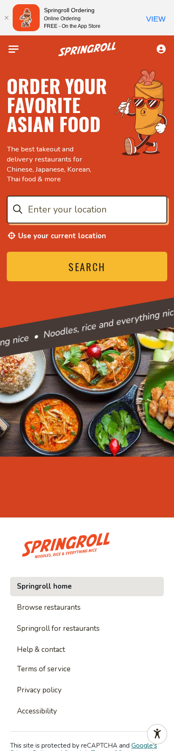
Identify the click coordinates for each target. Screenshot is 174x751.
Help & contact (41, 649)
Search (86, 266)
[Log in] (161, 49)
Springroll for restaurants (58, 628)
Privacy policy (39, 690)
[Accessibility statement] (157, 734)
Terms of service (44, 669)
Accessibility (37, 711)
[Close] (6, 17)
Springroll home (44, 586)
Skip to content (87, 27)
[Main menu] (13, 49)
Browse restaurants (49, 607)
